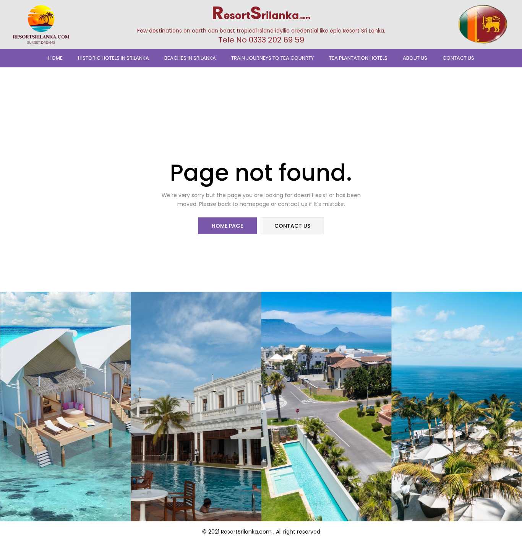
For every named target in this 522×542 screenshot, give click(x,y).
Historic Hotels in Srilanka (113, 58)
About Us (415, 58)
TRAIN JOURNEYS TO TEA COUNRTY (272, 58)
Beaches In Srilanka (190, 58)
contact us (292, 226)
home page (227, 226)
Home (55, 58)
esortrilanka (261, 16)
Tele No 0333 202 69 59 (261, 39)
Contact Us (458, 58)
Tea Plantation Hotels (358, 58)
